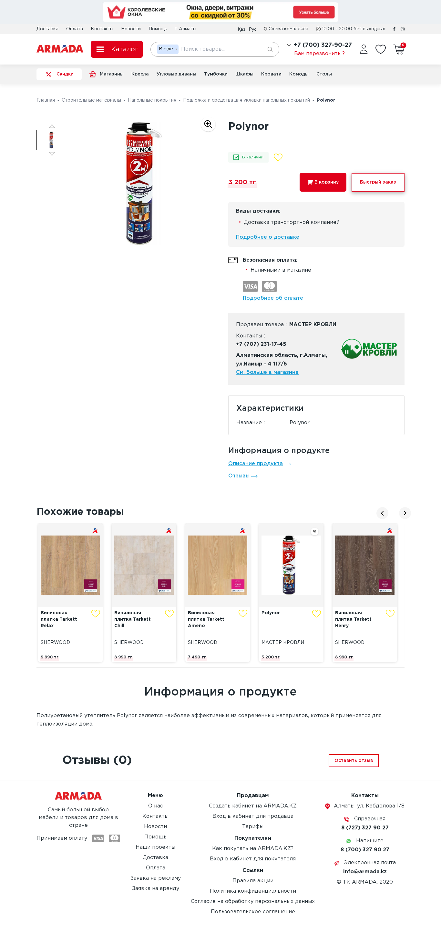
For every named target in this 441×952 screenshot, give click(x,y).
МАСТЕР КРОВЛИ (312, 324)
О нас (155, 806)
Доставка (47, 29)
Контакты (102, 29)
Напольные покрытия (152, 100)
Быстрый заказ (378, 182)
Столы (324, 74)
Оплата (74, 29)
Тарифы (252, 826)
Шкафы (244, 74)
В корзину (326, 182)
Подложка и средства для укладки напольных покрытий (246, 100)
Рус (252, 29)
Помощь (158, 29)
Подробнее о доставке (267, 237)
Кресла (140, 74)
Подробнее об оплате (273, 298)
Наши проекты (155, 847)
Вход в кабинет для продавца (252, 816)
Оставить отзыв (353, 761)
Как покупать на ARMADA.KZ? (252, 848)
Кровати (271, 74)
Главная (45, 100)
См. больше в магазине (267, 372)
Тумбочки (216, 74)
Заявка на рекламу (155, 878)
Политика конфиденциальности (253, 891)
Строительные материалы (91, 100)
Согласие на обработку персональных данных (253, 901)
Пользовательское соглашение (253, 911)
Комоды (299, 74)
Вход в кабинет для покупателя (253, 859)
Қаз (241, 29)
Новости (131, 29)
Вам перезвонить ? (319, 53)
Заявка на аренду (155, 888)
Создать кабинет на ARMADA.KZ (253, 806)
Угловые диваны (176, 74)
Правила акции (252, 880)
